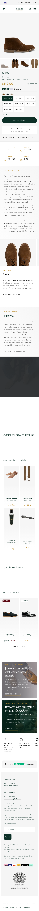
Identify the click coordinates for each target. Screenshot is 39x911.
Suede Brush (27, 541)
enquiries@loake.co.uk (11, 785)
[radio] (8, 98)
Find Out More (11, 729)
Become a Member (13, 694)
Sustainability (28, 907)
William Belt (27, 499)
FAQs (26, 903)
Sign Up (7, 837)
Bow (28, 634)
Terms (12, 907)
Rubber (11, 159)
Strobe (27, 149)
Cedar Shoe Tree (11, 499)
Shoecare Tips (23, 138)
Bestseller (25, 600)
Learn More (24, 131)
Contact (5, 903)
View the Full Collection (14, 351)
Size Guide (33, 84)
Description (8, 138)
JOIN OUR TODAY (27, 2)
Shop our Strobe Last (12, 294)
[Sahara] (4, 93)
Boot (27, 159)
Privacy (5, 907)
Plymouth (10, 634)
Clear (6, 115)
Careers (32, 903)
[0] (34, 9)
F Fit (10, 149)
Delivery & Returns (17, 903)
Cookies (18, 907)
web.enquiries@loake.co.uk (12, 799)
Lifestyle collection (21, 280)
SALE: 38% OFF (6, 600)
